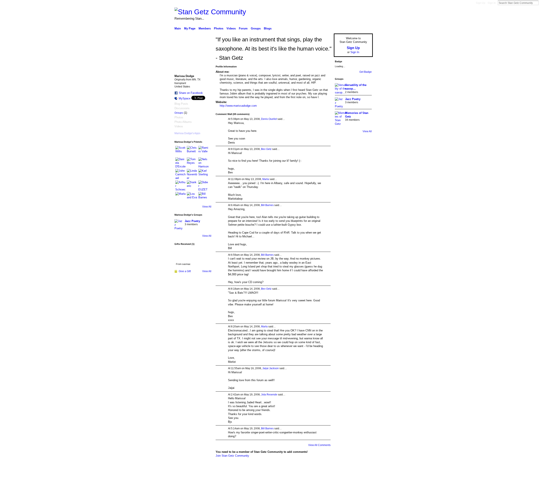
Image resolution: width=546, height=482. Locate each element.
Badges (324, 477)
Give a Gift (185, 271)
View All (206, 206)
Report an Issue (341, 477)
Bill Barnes (267, 205)
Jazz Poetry (192, 221)
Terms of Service (363, 477)
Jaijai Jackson (270, 368)
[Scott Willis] (180, 151)
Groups (178, 112)
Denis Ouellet (269, 119)
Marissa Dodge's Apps (187, 133)
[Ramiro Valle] (203, 151)
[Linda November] (192, 174)
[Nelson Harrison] (203, 162)
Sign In (492, 2)
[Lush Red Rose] (183, 254)
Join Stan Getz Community (232, 455)
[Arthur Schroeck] (180, 185)
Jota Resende (269, 394)
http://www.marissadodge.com (238, 105)
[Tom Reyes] (192, 162)
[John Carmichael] (180, 174)
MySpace (184, 98)
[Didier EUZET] (203, 185)
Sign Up (480, 2)
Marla (265, 179)
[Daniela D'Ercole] (180, 162)
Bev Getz (266, 149)
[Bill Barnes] (203, 197)
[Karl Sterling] (203, 174)
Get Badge (365, 71)
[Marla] (180, 197)
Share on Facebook (191, 92)
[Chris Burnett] (192, 151)
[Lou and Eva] (192, 197)
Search (542, 3)
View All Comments (319, 445)
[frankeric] (192, 185)
